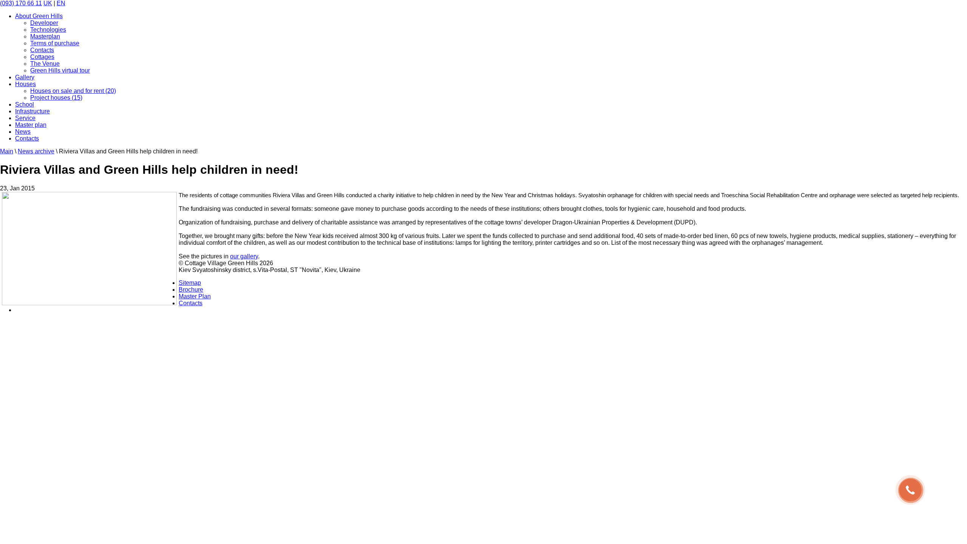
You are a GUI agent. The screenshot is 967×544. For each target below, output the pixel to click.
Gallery (24, 77)
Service (25, 118)
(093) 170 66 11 (21, 3)
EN (61, 3)
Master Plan (195, 296)
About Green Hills (39, 16)
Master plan (30, 125)
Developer (44, 23)
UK (47, 3)
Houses (25, 84)
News (23, 131)
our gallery (244, 256)
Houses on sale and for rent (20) (73, 91)
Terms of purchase (54, 43)
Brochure (191, 289)
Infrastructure (32, 111)
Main (6, 151)
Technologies (48, 29)
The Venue (45, 63)
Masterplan (45, 36)
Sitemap (190, 283)
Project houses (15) (56, 97)
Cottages (42, 57)
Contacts (42, 50)
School (24, 104)
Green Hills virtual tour (60, 70)
